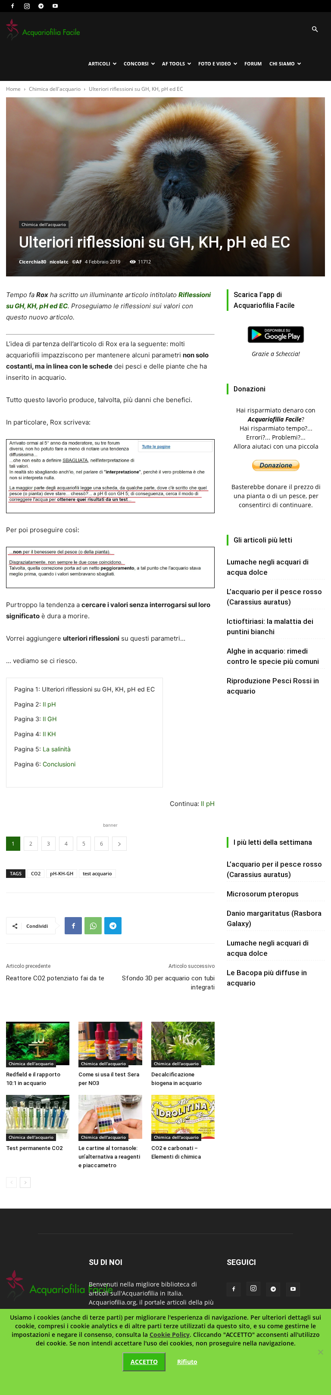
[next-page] (25, 1182)
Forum (253, 63)
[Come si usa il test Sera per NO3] (110, 1044)
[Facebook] (12, 6)
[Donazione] (276, 469)
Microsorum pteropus (263, 894)
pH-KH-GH (61, 873)
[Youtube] (55, 6)
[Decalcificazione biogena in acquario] (183, 1044)
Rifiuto (187, 1362)
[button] (314, 29)
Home (13, 89)
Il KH (49, 734)
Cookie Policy (170, 1334)
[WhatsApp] (93, 925)
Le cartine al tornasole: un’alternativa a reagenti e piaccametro (109, 1157)
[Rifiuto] (320, 1352)
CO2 (36, 873)
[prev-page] (11, 1182)
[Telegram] (40, 6)
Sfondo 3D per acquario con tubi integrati (168, 982)
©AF (77, 261)
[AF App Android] (276, 345)
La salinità (57, 749)
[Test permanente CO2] (37, 1118)
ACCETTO (144, 1362)
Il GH (50, 718)
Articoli (99, 63)
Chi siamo (282, 63)
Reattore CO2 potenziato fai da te (55, 978)
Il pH (49, 704)
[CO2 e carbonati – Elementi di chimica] (183, 1118)
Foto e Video (214, 63)
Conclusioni (59, 764)
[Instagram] (26, 6)
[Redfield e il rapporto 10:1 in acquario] (37, 1044)
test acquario (97, 873)
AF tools (173, 63)
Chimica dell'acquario (55, 89)
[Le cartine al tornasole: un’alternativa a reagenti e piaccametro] (110, 1118)
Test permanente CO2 (34, 1148)
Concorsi (136, 63)
